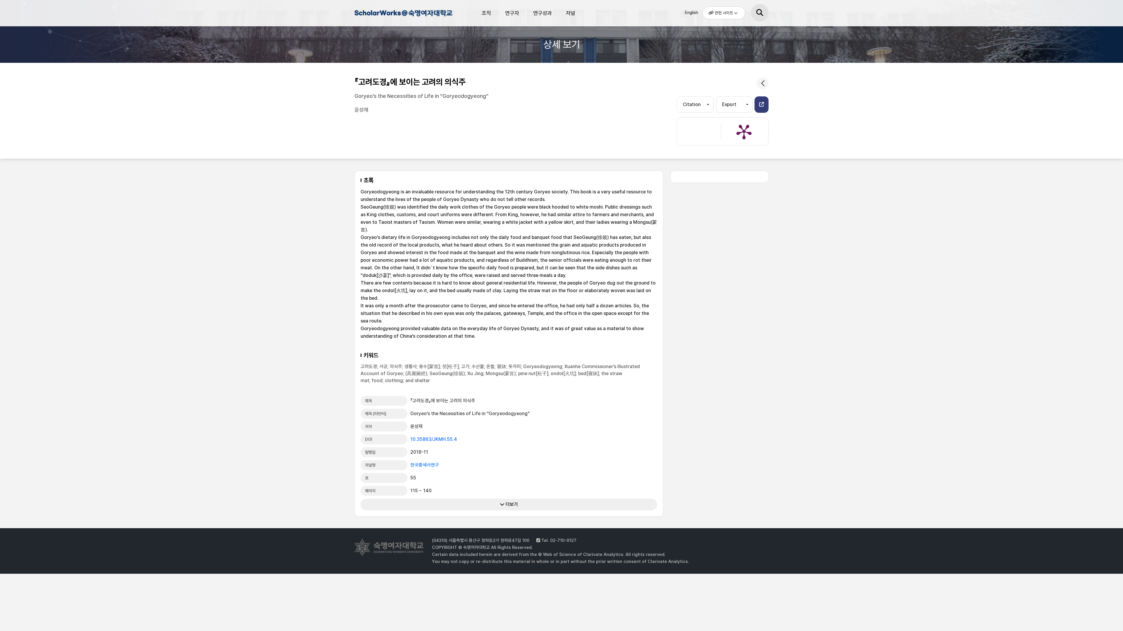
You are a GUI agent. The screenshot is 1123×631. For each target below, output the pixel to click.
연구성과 (542, 13)
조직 (486, 13)
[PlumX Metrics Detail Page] (744, 131)
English (691, 12)
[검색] (760, 13)
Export (729, 104)
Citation (692, 104)
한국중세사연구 (424, 465)
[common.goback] (763, 83)
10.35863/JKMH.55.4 (433, 439)
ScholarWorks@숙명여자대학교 (402, 14)
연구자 (512, 13)
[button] (762, 104)
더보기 (511, 504)
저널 (570, 13)
